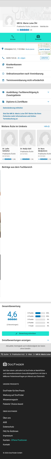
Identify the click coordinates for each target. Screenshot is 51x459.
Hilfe (46, 126)
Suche (6, 354)
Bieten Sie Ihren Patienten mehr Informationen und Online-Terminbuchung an (22, 116)
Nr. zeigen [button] (21, 58)
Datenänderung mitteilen (13, 108)
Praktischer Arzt (18, 354)
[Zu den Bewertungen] (25, 30)
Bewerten (38, 39)
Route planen (30, 49)
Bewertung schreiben (27, 333)
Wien (30, 354)
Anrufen (12, 39)
